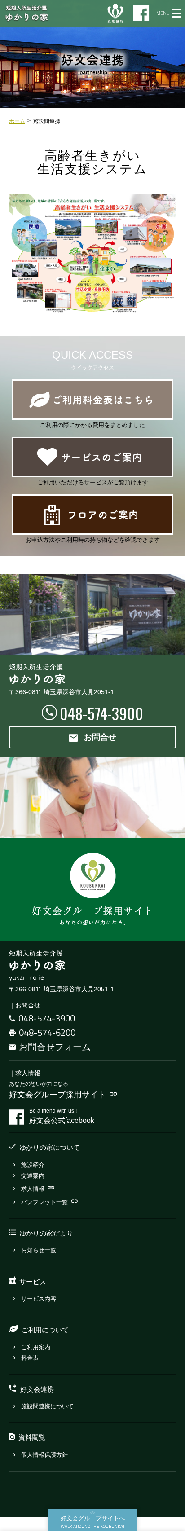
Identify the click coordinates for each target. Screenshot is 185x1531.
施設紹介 (32, 1164)
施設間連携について (47, 1406)
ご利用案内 (35, 1347)
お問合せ (100, 737)
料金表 (30, 1358)
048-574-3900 (46, 1018)
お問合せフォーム (55, 1047)
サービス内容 (38, 1298)
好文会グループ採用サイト (57, 1094)
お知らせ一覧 (38, 1250)
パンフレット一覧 (44, 1202)
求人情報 (32, 1188)
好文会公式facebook (61, 1116)
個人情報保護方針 (44, 1455)
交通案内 (32, 1175)
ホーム (17, 121)
